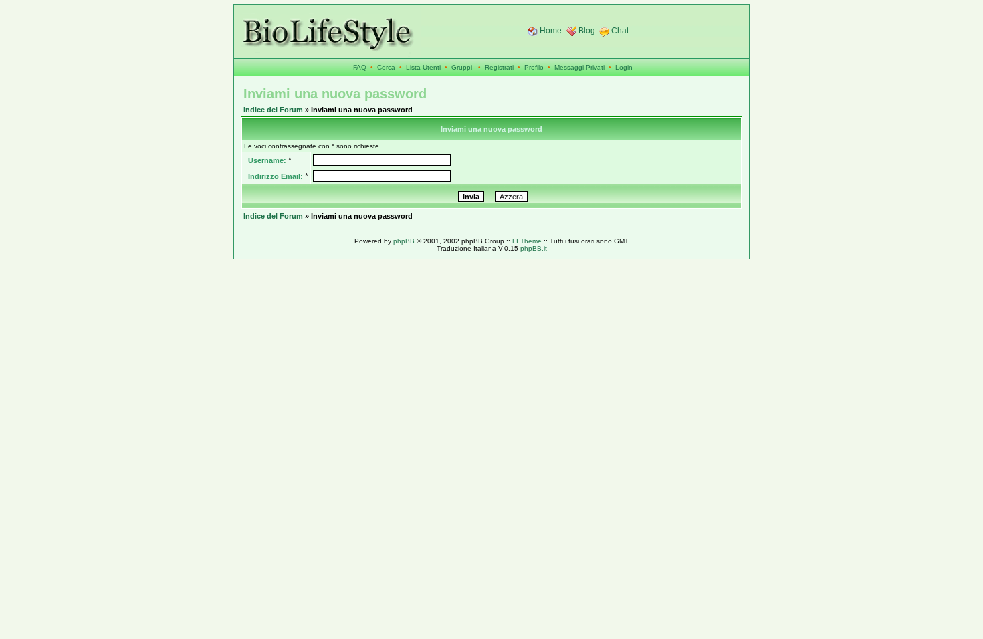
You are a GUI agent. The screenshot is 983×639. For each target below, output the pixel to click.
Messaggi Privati (579, 67)
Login (624, 67)
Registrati (499, 67)
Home (551, 30)
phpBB (404, 241)
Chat (620, 30)
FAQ (359, 67)
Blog (586, 30)
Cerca (386, 67)
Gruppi (461, 67)
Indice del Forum (273, 110)
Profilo (534, 67)
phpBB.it (533, 248)
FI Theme (527, 241)
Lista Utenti (423, 67)
